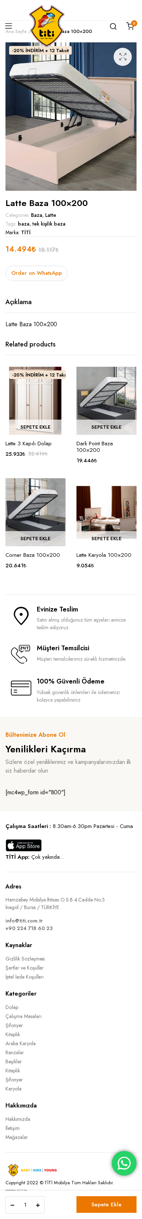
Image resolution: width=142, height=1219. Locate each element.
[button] (123, 57)
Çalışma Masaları (23, 1016)
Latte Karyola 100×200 (103, 555)
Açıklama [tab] (18, 302)
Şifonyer (14, 1025)
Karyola (13, 1088)
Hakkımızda (17, 1119)
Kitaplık (12, 1034)
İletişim (12, 1128)
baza (23, 223)
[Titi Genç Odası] (46, 26)
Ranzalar (14, 1052)
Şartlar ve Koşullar (24, 967)
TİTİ (26, 232)
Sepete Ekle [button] (35, 427)
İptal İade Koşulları (24, 976)
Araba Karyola (20, 1043)
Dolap (11, 1007)
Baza (36, 215)
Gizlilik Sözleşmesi (25, 958)
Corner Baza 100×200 (32, 555)
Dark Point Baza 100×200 (94, 447)
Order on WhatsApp (36, 273)
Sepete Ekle (106, 1205)
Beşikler (13, 1061)
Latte (50, 215)
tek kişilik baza (49, 223)
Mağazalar (16, 1137)
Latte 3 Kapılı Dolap (28, 443)
